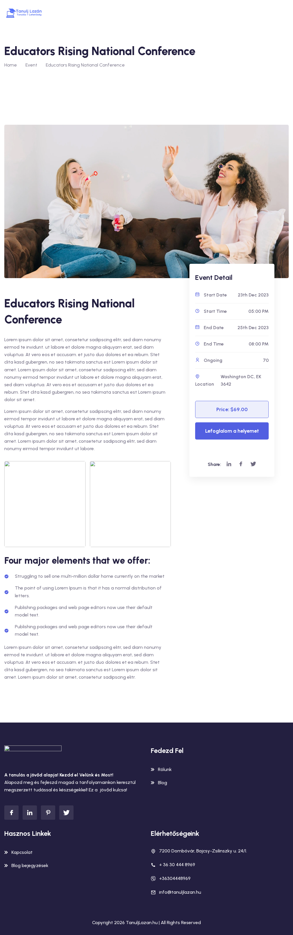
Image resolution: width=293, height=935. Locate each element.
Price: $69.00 (232, 409)
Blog (162, 782)
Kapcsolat (22, 852)
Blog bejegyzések (29, 865)
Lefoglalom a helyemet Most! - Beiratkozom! (232, 434)
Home (10, 65)
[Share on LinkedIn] (229, 464)
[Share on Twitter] (253, 464)
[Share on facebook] (240, 464)
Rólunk (165, 769)
